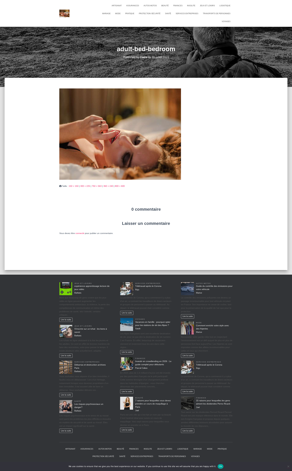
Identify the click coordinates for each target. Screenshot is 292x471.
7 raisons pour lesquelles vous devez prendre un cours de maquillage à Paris (153, 403)
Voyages (226, 21)
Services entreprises (187, 13)
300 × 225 (85, 186)
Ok (220, 466)
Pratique (129, 13)
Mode (118, 13)
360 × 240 (108, 186)
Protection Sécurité (149, 13)
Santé (168, 13)
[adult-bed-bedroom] (120, 134)
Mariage (106, 13)
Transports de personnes (216, 13)
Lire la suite (66, 320)
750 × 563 (97, 186)
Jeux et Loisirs (207, 6)
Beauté (165, 6)
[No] (288, 466)
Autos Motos (150, 6)
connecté (79, 233)
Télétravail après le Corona (148, 286)
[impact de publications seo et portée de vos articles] (64, 13)
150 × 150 (73, 186)
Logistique (224, 6)
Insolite (191, 6)
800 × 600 (120, 186)
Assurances (132, 6)
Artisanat (117, 6)
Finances (177, 6)
